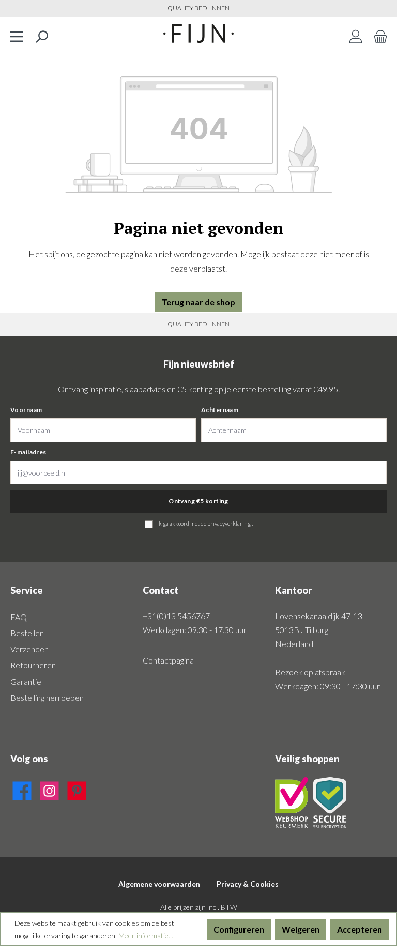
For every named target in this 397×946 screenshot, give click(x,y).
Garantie (25, 681)
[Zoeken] (41, 33)
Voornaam (26, 410)
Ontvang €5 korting (198, 501)
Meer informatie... (145, 935)
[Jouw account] (355, 33)
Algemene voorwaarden (159, 883)
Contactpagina (168, 660)
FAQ (18, 617)
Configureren (238, 929)
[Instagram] (49, 788)
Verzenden (29, 649)
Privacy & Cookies (248, 883)
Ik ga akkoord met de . (205, 523)
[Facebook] (22, 788)
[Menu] (16, 33)
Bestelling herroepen (47, 697)
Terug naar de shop (198, 302)
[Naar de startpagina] (198, 33)
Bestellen (27, 633)
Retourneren (33, 665)
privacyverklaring (229, 523)
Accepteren (359, 929)
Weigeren (300, 929)
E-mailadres (28, 452)
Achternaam (219, 410)
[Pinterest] (76, 788)
